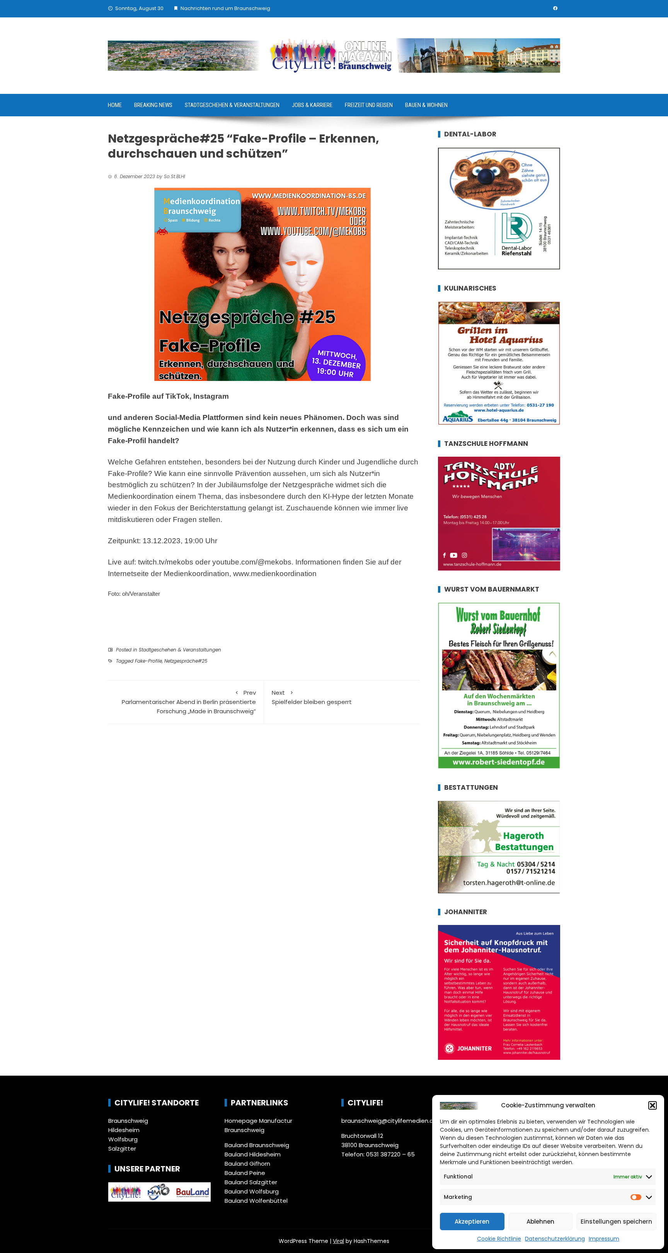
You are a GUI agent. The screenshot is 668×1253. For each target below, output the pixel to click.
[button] (652, 1105)
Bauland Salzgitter (251, 1182)
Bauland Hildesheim (253, 1154)
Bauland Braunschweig (257, 1145)
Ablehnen (540, 1221)
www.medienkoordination (275, 574)
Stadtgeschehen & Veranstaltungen (232, 105)
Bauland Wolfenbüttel (256, 1201)
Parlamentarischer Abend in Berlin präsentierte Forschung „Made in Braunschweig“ (189, 702)
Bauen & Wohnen (426, 105)
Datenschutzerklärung (555, 1239)
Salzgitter (122, 1148)
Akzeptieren (472, 1221)
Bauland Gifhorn (247, 1163)
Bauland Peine (245, 1173)
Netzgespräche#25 (186, 661)
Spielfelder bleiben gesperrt (312, 697)
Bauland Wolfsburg (252, 1191)
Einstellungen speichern (616, 1221)
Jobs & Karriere (312, 105)
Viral (338, 1241)
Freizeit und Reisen (369, 105)
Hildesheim (124, 1130)
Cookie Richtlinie (499, 1239)
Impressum (604, 1239)
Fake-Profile (148, 661)
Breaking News (153, 105)
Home (115, 105)
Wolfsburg (123, 1139)
